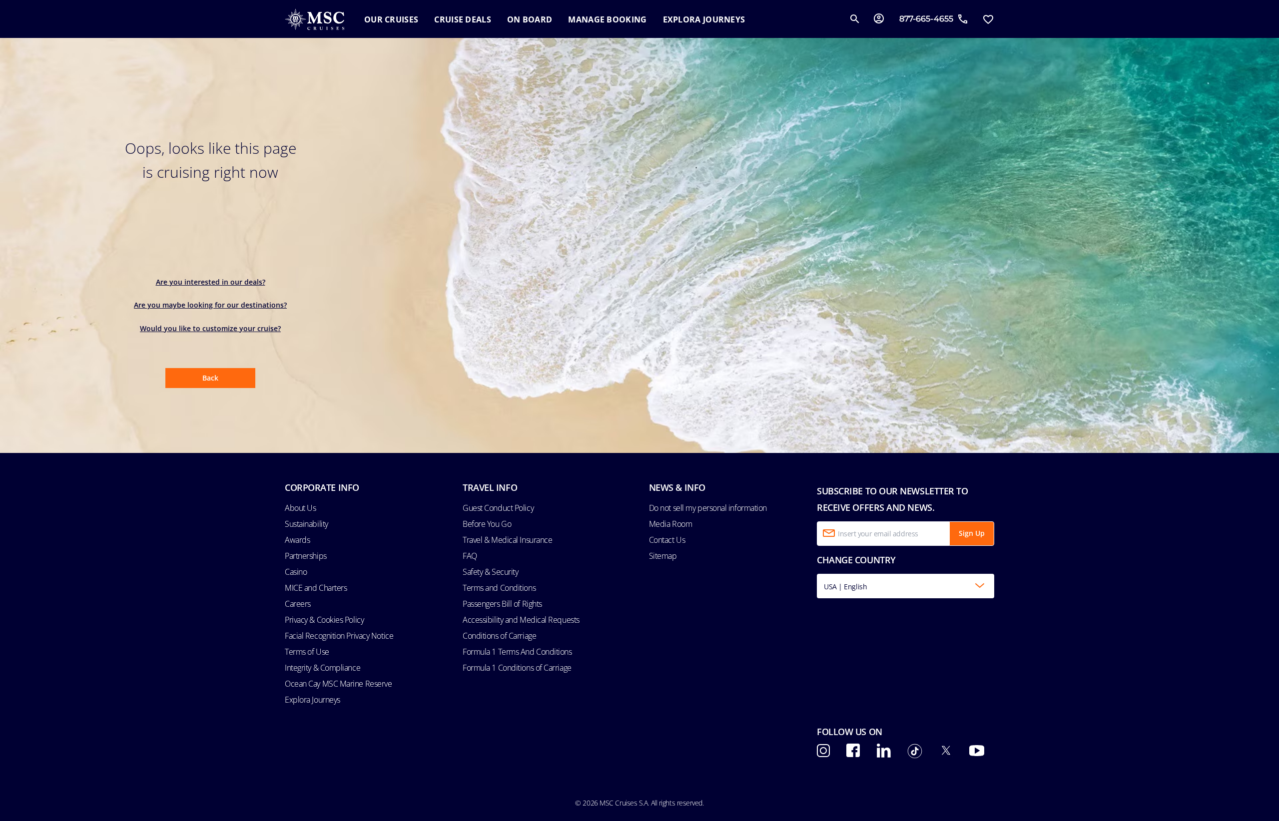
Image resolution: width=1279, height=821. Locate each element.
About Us (300, 507)
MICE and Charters (316, 587)
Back (210, 378)
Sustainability (306, 523)
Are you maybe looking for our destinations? (210, 305)
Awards (297, 539)
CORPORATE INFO (322, 487)
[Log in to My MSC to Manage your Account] (878, 18)
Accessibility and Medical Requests (521, 619)
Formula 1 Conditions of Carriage (517, 667)
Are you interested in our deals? (210, 282)
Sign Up (972, 533)
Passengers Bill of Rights (502, 603)
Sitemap (663, 555)
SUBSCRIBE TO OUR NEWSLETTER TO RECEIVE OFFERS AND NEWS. (892, 499)
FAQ (470, 555)
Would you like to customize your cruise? (210, 328)
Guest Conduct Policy (498, 507)
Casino (296, 571)
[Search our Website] (854, 18)
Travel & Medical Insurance (507, 539)
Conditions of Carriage (499, 635)
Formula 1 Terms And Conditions (517, 651)
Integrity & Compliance (322, 667)
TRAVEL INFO (490, 487)
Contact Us (667, 539)
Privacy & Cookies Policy (324, 619)
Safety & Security (490, 571)
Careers (298, 603)
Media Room (670, 523)
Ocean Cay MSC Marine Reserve (338, 683)
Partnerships (306, 555)
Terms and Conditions (499, 587)
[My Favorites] (987, 18)
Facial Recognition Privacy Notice (339, 635)
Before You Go (487, 523)
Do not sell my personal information (708, 507)
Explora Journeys (312, 699)
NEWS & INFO (677, 487)
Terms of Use (307, 651)
